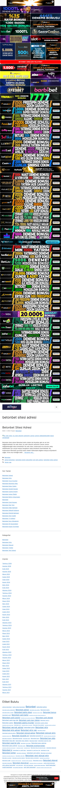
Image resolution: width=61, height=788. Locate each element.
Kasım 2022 (6, 647)
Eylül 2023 (5, 620)
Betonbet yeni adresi (46, 753)
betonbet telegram (51, 747)
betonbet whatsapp (21, 753)
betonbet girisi (29, 727)
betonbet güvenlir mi (36, 736)
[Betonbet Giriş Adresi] (11, 407)
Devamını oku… (29, 452)
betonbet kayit (26, 738)
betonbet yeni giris (20, 755)
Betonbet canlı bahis (20, 715)
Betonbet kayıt (35, 738)
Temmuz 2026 (7, 563)
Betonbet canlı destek (44, 718)
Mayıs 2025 (6, 574)
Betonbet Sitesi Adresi (16, 427)
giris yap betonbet (28, 765)
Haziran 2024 (6, 596)
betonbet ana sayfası (35, 710)
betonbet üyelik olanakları (27, 760)
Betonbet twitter (9, 753)
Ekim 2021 (5, 679)
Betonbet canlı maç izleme (29, 720)
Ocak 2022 (5, 671)
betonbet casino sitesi (41, 723)
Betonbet (7, 457)
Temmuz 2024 (7, 593)
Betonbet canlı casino (11, 718)
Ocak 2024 (5, 609)
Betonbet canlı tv (44, 720)
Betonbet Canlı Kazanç (9, 502)
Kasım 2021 (6, 676)
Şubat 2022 (6, 668)
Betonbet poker (21, 745)
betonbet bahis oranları (8, 712)
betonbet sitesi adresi (51, 460)
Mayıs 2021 (6, 692)
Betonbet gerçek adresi (12, 727)
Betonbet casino (7, 723)
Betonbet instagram (7, 738)
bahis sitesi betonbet (19, 707)
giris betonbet (19, 765)
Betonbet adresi (22, 710)
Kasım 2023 (6, 614)
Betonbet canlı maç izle (10, 720)
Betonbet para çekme (9, 745)
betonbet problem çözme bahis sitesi (44, 767)
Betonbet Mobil (33, 740)
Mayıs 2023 (6, 631)
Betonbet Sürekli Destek (10, 489)
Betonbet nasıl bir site (11, 743)
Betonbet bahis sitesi (23, 712)
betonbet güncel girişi (6, 736)
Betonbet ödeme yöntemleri (32, 758)
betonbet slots (27, 747)
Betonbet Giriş (7, 478)
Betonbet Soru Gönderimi (10, 521)
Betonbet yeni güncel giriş (37, 755)
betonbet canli (6, 715)
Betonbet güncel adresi (25, 733)
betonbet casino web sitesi (7, 725)
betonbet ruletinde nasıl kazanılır (9, 747)
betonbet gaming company (50, 725)
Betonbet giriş (41, 727)
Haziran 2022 (6, 657)
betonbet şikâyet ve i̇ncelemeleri (36, 763)
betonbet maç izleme (22, 741)
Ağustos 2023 (6, 622)
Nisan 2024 (6, 601)
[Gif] (30, 170)
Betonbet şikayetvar (21, 763)
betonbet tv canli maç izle (33, 750)
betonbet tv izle (45, 750)
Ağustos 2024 (6, 590)
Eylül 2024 (5, 588)
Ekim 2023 (5, 617)
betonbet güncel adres (9, 733)
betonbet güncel (41, 730)
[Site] (30, 104)
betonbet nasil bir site (44, 741)
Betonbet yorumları (7, 758)
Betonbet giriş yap (29, 730)
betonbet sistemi (19, 747)
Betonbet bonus (49, 712)
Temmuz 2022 (7, 655)
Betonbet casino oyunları (24, 723)
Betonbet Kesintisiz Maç (10, 483)
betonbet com (17, 725)
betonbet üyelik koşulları (16, 760)
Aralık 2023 (6, 612)
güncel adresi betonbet (39, 765)
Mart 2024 (5, 604)
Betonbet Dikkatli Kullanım (10, 510)
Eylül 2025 (5, 569)
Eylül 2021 (5, 682)
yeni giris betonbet (30, 767)
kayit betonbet (50, 765)
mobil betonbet (7, 767)
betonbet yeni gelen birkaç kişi (8, 755)
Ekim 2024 (5, 585)
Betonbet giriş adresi (11, 730)
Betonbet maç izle (8, 741)
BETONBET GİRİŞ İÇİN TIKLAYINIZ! (30, 62)
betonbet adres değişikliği (8, 710)
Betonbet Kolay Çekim (9, 486)
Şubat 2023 (6, 639)
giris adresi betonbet (8, 765)
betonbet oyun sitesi (26, 743)
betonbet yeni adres (33, 753)
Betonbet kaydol (17, 738)
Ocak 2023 (5, 641)
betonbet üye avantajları (44, 758)
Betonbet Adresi (7, 475)
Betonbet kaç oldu (47, 738)
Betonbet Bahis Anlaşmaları (11, 497)
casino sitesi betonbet (49, 763)
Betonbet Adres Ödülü (9, 494)
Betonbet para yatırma (38, 743)
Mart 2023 (5, 636)
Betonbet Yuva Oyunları (9, 481)
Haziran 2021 (6, 690)
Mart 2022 (5, 665)
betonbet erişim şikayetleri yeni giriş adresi (29, 460)
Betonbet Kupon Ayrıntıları (10, 526)
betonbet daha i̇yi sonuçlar (27, 725)
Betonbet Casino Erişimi (10, 491)
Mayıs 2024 (6, 598)
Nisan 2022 (6, 663)
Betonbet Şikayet (7, 545)
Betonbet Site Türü (8, 505)
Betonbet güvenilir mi (20, 736)
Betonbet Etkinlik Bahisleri (10, 513)
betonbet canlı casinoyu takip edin (28, 717)
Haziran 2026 (6, 566)
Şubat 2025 (6, 577)
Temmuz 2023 (7, 625)
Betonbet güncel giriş (46, 733)
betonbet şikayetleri (7, 763)
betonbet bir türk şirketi (37, 712)
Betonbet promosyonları (35, 746)
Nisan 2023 (6, 633)
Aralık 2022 (6, 644)
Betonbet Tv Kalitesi (8, 518)
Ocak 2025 (5, 579)
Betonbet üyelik (6, 760)
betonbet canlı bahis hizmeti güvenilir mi (37, 715)
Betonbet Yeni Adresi (9, 550)
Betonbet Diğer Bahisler (9, 508)
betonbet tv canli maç (19, 750)
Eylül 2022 (5, 649)
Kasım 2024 (6, 582)
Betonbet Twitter (7, 548)
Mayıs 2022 (6, 660)
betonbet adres (42, 707)
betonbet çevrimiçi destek (18, 758)
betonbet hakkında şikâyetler (50, 736)
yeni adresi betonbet (18, 767)
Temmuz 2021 (6, 687)
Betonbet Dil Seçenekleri (10, 524)
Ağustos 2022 (6, 652)
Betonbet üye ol (37, 760)
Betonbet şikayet (50, 760)
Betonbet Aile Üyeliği (9, 516)
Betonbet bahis (45, 710)
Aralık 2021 (5, 674)
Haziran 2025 (6, 571)
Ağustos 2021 (6, 684)
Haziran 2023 (6, 628)
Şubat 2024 (6, 606)
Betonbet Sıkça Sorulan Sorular (38, 747)
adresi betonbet (10, 460)
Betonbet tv (7, 750)
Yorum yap (8, 462)
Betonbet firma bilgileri (38, 725)
